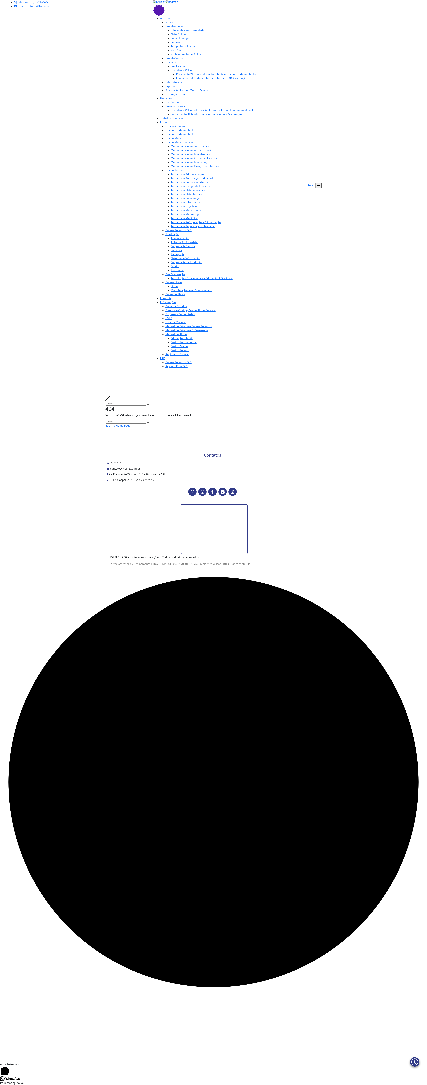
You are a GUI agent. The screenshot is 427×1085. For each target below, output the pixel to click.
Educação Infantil (176, 126)
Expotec (170, 86)
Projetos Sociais (175, 26)
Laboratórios (173, 82)
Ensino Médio (174, 138)
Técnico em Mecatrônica (186, 210)
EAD (162, 358)
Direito (175, 266)
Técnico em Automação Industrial (192, 178)
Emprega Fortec (175, 94)
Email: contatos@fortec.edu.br (36, 6)
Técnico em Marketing (185, 214)
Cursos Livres (173, 282)
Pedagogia (177, 254)
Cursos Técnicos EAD (178, 230)
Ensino (164, 122)
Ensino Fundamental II (179, 134)
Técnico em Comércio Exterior (189, 182)
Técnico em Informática (185, 202)
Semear (175, 42)
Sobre (169, 22)
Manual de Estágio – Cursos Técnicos (188, 326)
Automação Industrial (184, 242)
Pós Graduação (175, 274)
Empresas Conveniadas (180, 314)
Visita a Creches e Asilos (186, 54)
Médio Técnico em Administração (192, 150)
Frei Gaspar (178, 66)
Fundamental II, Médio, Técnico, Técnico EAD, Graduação (211, 78)
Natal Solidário (180, 34)
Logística (176, 250)
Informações (168, 302)
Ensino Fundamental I (179, 130)
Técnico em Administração (187, 174)
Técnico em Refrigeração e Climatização (196, 222)
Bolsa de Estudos (176, 306)
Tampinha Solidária (183, 46)
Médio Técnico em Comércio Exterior (194, 158)
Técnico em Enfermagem (186, 198)
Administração (180, 238)
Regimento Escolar (177, 354)
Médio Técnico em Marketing (189, 162)
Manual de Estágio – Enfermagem (186, 330)
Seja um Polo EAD (176, 366)
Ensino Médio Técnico (179, 142)
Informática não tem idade (187, 30)
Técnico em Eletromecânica (188, 190)
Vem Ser (176, 50)
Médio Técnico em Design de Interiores (195, 166)
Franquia (165, 298)
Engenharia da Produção (186, 262)
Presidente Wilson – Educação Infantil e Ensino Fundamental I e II (217, 74)
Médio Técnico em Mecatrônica (190, 154)
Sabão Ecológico (181, 38)
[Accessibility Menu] (414, 1062)
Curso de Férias (175, 294)
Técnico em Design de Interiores (191, 186)
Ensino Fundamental (184, 342)
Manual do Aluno (176, 334)
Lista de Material (175, 322)
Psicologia (177, 270)
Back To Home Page (117, 425)
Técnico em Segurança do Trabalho (193, 226)
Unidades (171, 62)
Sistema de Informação (185, 258)
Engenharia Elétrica (183, 246)
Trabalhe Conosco (171, 118)
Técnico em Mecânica (184, 218)
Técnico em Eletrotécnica (186, 194)
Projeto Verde (174, 58)
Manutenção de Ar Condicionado (191, 290)
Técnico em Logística (184, 206)
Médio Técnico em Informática (190, 146)
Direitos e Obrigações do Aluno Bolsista (190, 310)
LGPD (168, 318)
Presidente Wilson (182, 70)
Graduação (172, 234)
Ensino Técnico (174, 170)
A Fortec (165, 18)
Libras (174, 286)
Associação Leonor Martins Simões (187, 90)
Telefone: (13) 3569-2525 (32, 2)
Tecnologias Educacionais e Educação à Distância (202, 278)
